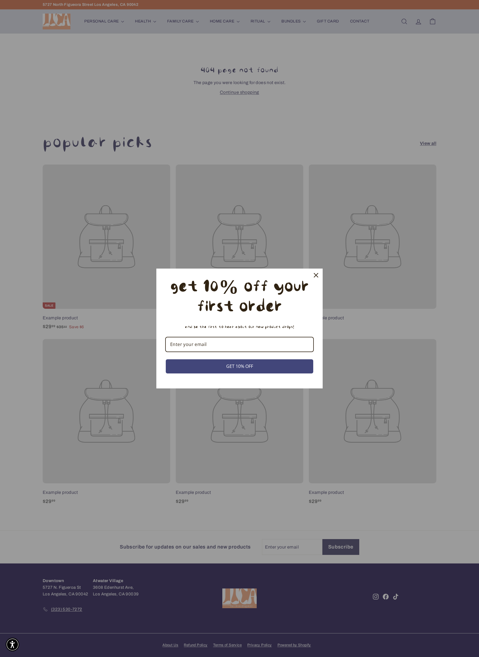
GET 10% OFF (239, 366)
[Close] (316, 275)
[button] (12, 644)
